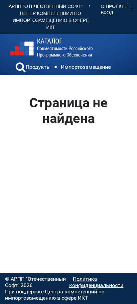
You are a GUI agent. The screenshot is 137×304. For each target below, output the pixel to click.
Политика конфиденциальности (96, 282)
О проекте (114, 6)
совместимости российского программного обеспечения (65, 47)
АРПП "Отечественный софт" (45, 6)
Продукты (38, 67)
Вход (107, 12)
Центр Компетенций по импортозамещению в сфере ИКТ (51, 20)
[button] (21, 68)
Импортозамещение (86, 67)
